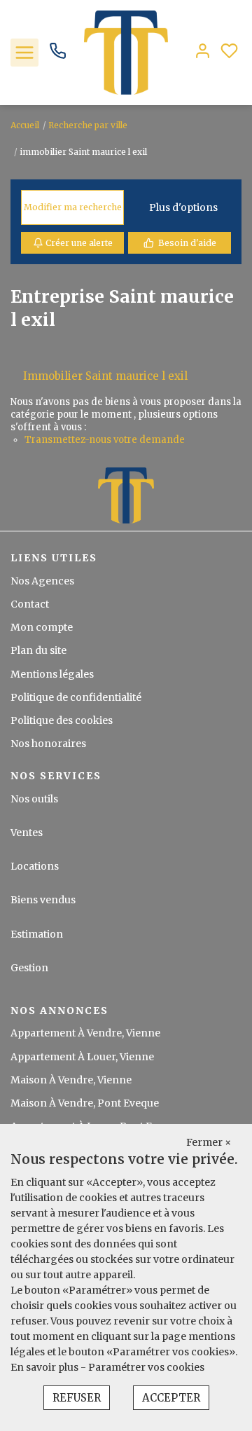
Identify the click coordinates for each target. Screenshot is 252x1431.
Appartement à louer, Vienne (82, 1056)
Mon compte (41, 627)
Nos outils (34, 799)
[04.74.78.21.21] (57, 56)
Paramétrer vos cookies (146, 1367)
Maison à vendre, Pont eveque (84, 1103)
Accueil (24, 125)
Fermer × (208, 1142)
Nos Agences (42, 581)
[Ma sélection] (229, 52)
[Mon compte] (202, 52)
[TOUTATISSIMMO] (126, 52)
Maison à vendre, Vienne (71, 1080)
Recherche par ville (87, 125)
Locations (34, 866)
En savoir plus (45, 1367)
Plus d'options (183, 207)
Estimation (36, 934)
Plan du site (38, 650)
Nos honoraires (48, 743)
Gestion (29, 967)
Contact (29, 604)
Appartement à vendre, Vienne (85, 1033)
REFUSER (76, 1397)
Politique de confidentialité (75, 697)
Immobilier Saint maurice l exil (105, 376)
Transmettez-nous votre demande (104, 440)
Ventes (26, 832)
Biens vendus (43, 899)
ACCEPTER (171, 1397)
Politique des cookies (61, 720)
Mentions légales (52, 674)
